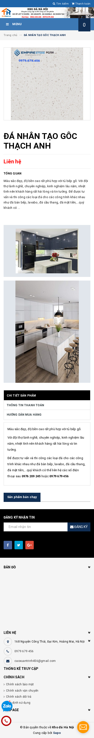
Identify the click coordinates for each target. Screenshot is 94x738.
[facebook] (8, 545)
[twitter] (18, 545)
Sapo (57, 733)
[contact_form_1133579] (83, 727)
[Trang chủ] (47, 12)
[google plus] (29, 545)
